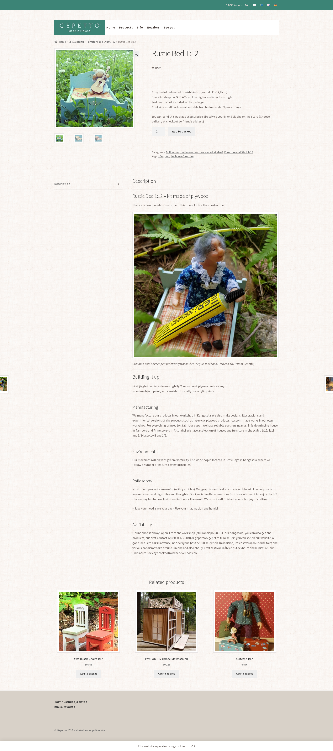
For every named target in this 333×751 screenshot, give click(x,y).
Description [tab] (62, 184)
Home (110, 27)
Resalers (153, 27)
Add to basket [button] (88, 673)
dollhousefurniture (182, 156)
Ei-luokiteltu (76, 42)
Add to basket (181, 131)
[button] (136, 54)
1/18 (160, 156)
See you (169, 27)
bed (167, 156)
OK (193, 746)
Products (126, 27)
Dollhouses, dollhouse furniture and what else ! (194, 152)
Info (140, 27)
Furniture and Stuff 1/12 (101, 42)
